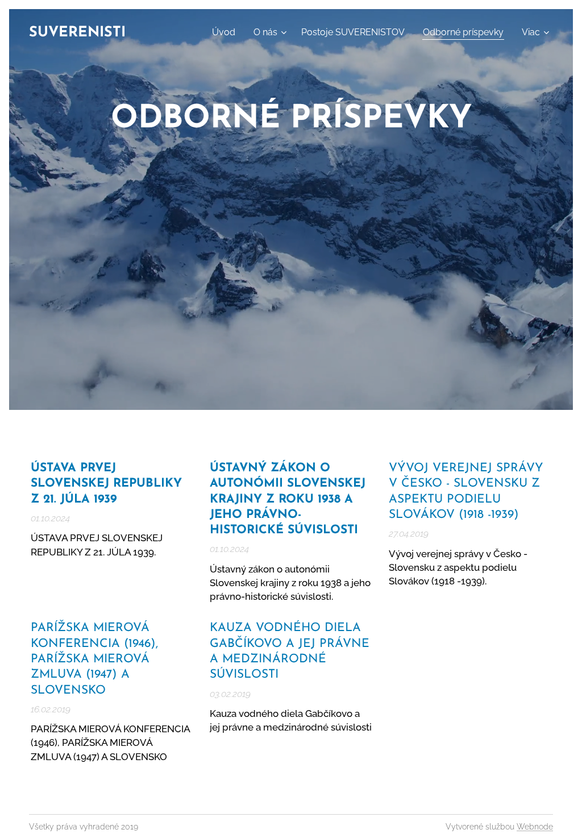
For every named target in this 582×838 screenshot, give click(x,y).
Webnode (535, 826)
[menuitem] (226, 32)
